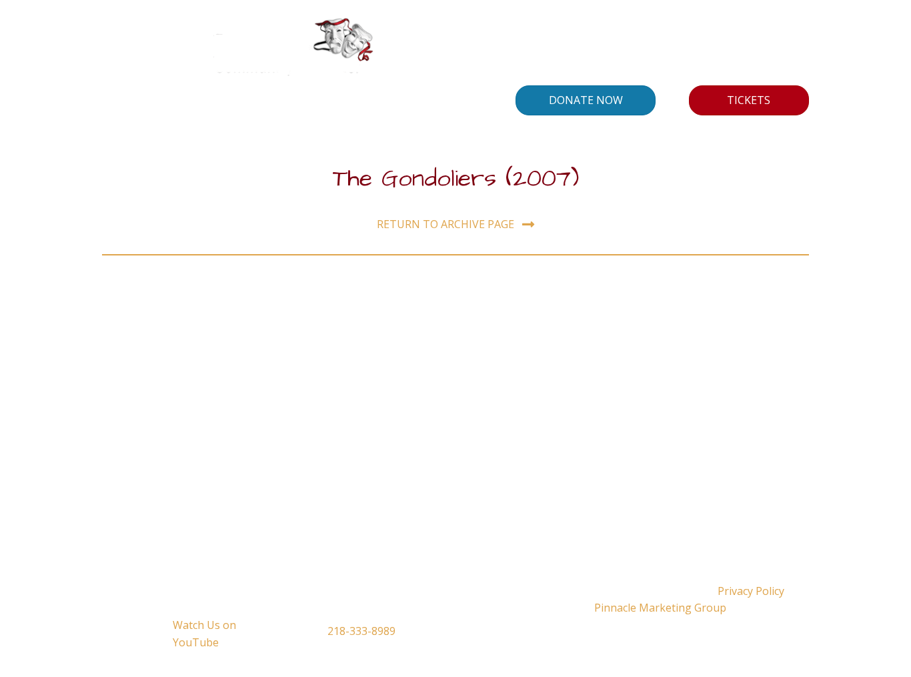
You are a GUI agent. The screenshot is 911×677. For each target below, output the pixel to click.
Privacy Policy (751, 591)
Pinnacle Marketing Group (660, 607)
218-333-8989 (361, 631)
